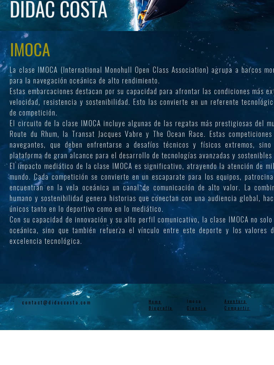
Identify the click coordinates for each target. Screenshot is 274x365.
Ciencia (197, 308)
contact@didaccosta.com (56, 302)
